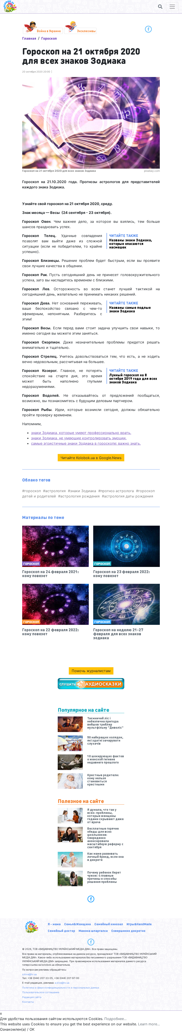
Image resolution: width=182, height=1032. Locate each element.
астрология (55, 491)
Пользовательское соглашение (40, 992)
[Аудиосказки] (91, 683)
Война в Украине (49, 31)
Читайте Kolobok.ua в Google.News (91, 458)
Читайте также (130, 241)
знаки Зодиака (83, 491)
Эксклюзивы (86, 31)
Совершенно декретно (128, 931)
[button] (160, 7)
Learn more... (149, 1024)
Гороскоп (49, 38)
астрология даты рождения (128, 496)
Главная (29, 38)
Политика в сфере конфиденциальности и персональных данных (60, 987)
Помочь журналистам (91, 671)
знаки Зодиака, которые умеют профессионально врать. (81, 432)
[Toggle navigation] (172, 6)
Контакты (28, 1001)
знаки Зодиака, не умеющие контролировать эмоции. (79, 438)
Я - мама (54, 924)
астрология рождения (80, 496)
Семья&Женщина (77, 924)
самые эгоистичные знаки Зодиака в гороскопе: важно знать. (86, 443)
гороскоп (32, 491)
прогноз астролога (117, 491)
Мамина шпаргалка (93, 931)
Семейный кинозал (108, 924)
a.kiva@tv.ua (29, 974)
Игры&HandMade (139, 924)
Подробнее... (115, 1018)
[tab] (91, 898)
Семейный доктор (61, 931)
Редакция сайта (31, 997)
